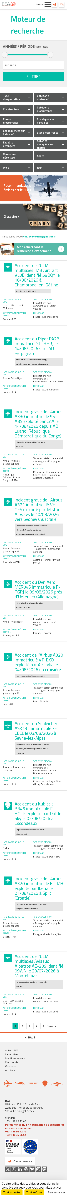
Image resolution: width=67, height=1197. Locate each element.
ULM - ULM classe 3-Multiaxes (13, 307)
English (39, 4)
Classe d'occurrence (10, 120)
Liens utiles (11, 1054)
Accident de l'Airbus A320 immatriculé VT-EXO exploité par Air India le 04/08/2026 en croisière (39, 662)
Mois (6, 167)
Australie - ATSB (11, 562)
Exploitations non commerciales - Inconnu (45, 999)
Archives (10, 1070)
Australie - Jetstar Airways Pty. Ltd (46, 561)
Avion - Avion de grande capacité (11, 462)
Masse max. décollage (10, 155)
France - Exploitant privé (45, 317)
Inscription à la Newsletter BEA (61, 4)
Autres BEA (11, 1050)
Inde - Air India (40, 701)
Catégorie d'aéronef (43, 97)
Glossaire (10, 216)
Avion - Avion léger (13, 378)
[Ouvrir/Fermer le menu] (47, 4)
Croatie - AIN (9, 937)
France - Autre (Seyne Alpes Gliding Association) (47, 783)
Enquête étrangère (9, 144)
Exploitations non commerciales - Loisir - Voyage (45, 305)
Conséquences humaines (45, 120)
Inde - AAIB (8, 704)
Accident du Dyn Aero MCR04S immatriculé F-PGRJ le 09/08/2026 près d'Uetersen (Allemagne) (38, 589)
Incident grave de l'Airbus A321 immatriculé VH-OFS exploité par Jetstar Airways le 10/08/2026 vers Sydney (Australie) (38, 509)
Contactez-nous (54, 4)
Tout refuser (34, 1192)
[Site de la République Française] (13, 1147)
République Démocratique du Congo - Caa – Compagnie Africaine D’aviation (48, 475)
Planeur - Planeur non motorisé (14, 768)
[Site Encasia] (30, 1148)
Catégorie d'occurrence (44, 109)
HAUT (31, 1037)
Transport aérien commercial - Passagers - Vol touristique (48, 847)
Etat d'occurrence (47, 133)
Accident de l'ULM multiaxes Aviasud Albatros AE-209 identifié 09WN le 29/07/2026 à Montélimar (39, 966)
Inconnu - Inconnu (42, 633)
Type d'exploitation (11, 97)
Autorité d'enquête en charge (45, 144)
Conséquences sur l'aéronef (14, 132)
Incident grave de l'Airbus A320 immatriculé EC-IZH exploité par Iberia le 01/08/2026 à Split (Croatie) (39, 888)
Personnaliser (56, 1192)
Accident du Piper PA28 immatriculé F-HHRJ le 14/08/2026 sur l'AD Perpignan (37, 346)
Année (40, 156)
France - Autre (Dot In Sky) (46, 856)
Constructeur (11, 109)
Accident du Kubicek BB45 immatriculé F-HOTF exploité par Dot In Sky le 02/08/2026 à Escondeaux (38, 813)
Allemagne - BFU (11, 635)
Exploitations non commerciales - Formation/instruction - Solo (48, 378)
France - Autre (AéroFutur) (46, 389)
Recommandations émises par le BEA (17, 187)
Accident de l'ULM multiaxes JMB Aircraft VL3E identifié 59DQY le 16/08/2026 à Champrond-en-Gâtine (37, 275)
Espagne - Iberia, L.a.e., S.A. (47, 934)
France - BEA (9, 319)
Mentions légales (15, 1058)
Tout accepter (12, 1192)
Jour (39, 167)
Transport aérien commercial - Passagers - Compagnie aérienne (48, 461)
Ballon (6, 848)
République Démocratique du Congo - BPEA (12, 477)
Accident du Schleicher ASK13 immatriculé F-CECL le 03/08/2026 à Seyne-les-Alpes (36, 730)
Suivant (51, 1026)
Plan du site (12, 1062)
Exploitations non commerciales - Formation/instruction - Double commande (45, 769)
